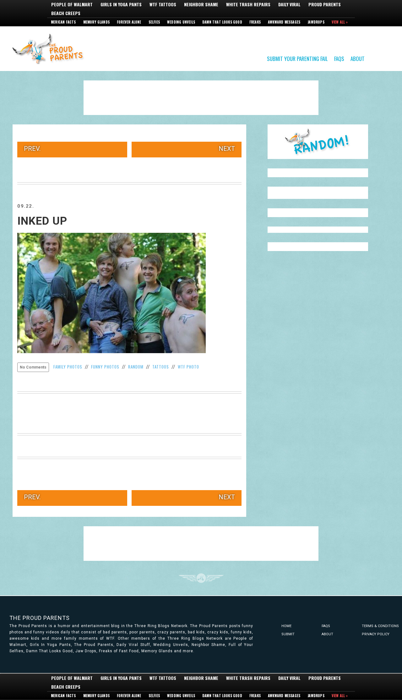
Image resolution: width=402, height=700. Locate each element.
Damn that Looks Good (222, 22)
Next (227, 148)
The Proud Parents (39, 618)
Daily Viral (289, 4)
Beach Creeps (65, 13)
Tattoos (160, 367)
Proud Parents (324, 4)
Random (136, 367)
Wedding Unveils (181, 22)
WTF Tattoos (162, 4)
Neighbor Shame (201, 4)
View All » (340, 22)
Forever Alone (129, 22)
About (357, 58)
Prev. (32, 148)
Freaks (255, 22)
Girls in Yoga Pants (121, 4)
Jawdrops (315, 22)
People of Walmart (72, 4)
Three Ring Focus (201, 578)
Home (286, 626)
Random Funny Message (318, 142)
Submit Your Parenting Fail (297, 58)
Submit (288, 634)
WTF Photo (188, 367)
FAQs (339, 58)
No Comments (33, 367)
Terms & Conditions (380, 626)
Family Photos (67, 367)
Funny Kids (50, 48)
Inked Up (42, 221)
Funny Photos (105, 367)
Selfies (154, 22)
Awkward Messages (284, 22)
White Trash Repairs (248, 4)
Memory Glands (96, 22)
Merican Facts (63, 22)
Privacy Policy (375, 634)
